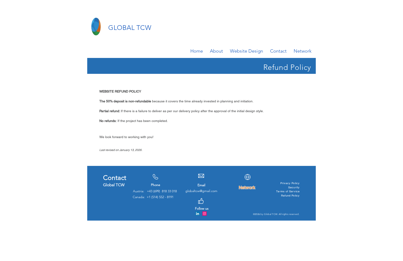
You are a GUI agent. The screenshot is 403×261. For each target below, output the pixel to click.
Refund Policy (290, 195)
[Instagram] (204, 213)
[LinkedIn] (197, 213)
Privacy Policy (290, 183)
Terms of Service (288, 191)
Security (294, 187)
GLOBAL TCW (129, 28)
